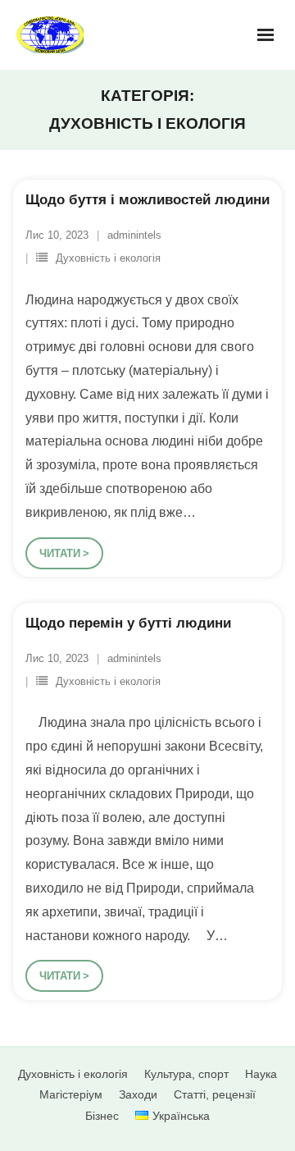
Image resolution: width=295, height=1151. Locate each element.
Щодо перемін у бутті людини (128, 623)
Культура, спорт (186, 1073)
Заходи (138, 1094)
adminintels (134, 235)
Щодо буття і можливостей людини (147, 200)
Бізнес (102, 1115)
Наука (261, 1073)
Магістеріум (70, 1094)
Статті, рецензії (215, 1094)
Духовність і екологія (108, 258)
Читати (59, 553)
